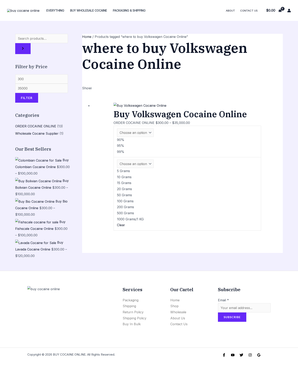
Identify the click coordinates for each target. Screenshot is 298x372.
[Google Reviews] (259, 355)
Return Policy (133, 312)
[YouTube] (233, 355)
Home (86, 37)
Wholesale (178, 312)
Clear (121, 225)
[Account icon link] (289, 10)
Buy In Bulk (132, 324)
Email (223, 300)
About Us (177, 318)
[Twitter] (241, 355)
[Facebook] (224, 355)
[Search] (23, 48)
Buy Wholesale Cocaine (88, 10)
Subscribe (232, 317)
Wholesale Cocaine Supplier (37, 133)
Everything (55, 10)
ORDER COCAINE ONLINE (35, 126)
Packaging (130, 300)
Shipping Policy (134, 318)
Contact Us (249, 10)
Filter (26, 98)
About (230, 10)
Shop (174, 306)
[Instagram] (250, 355)
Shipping (129, 306)
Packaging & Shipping (129, 10)
